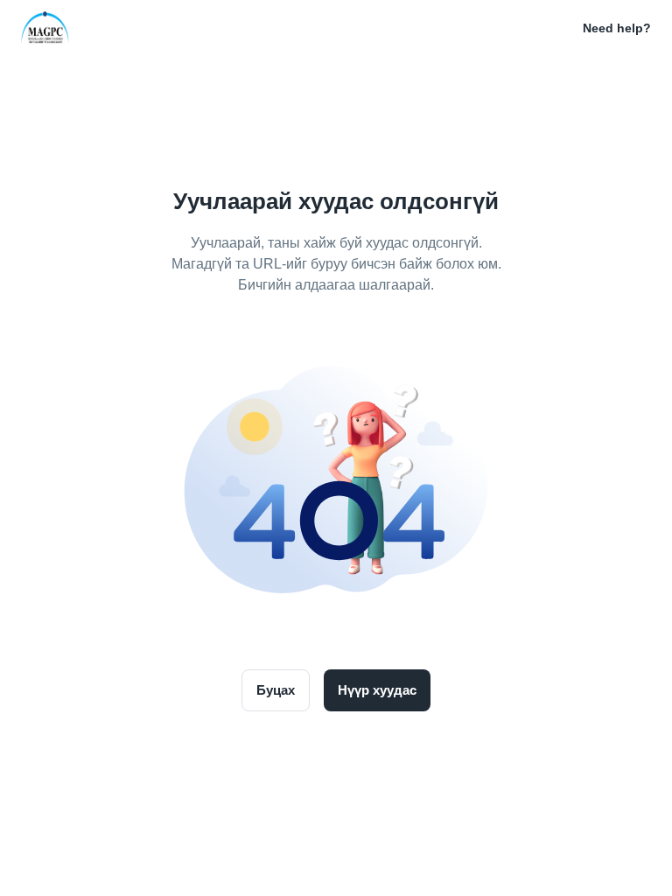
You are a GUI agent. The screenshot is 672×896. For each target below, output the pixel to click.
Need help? (617, 28)
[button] (559, 28)
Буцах (275, 689)
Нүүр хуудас (377, 689)
